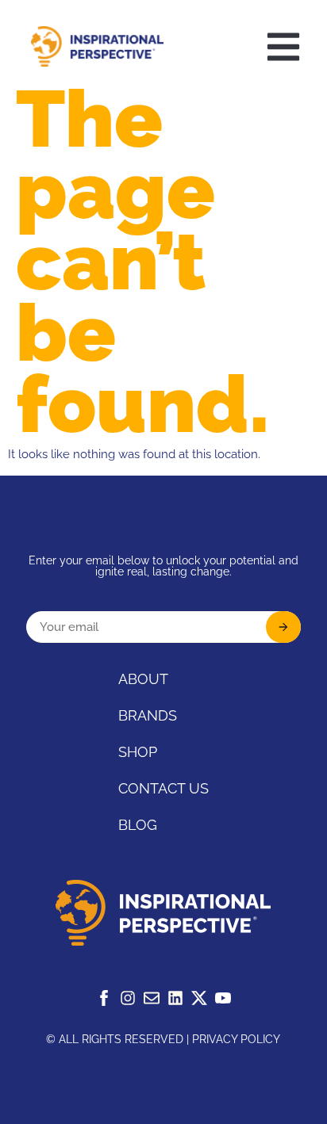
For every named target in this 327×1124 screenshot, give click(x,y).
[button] (283, 47)
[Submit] (283, 627)
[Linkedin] (175, 998)
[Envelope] (152, 998)
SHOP (137, 752)
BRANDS (147, 715)
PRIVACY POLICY (236, 1039)
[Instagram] (128, 998)
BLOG (137, 824)
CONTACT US (163, 788)
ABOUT (143, 679)
